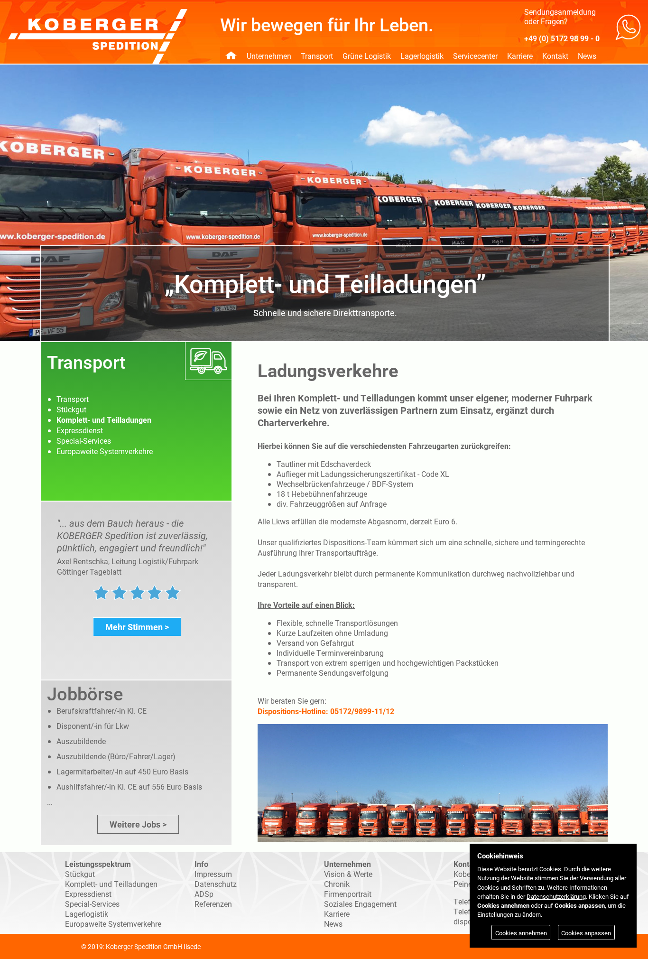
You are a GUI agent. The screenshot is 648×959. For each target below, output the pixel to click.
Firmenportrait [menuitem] (347, 894)
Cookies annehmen (521, 933)
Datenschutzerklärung (556, 896)
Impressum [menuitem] (213, 874)
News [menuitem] (587, 56)
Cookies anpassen (586, 933)
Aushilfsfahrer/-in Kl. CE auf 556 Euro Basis (129, 786)
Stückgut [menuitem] (71, 409)
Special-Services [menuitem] (83, 441)
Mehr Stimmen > (137, 627)
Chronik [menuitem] (337, 884)
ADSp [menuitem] (203, 894)
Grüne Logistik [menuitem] (367, 56)
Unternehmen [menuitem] (269, 56)
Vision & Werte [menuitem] (348, 874)
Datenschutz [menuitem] (215, 884)
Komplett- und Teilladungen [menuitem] (103, 420)
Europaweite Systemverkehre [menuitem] (104, 451)
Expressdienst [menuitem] (79, 430)
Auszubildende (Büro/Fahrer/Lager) (116, 756)
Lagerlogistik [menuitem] (422, 56)
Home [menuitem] (231, 55)
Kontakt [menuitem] (555, 56)
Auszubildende (81, 741)
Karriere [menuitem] (520, 56)
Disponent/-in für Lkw (92, 726)
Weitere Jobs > (138, 824)
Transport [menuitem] (317, 56)
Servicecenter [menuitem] (475, 56)
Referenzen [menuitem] (213, 904)
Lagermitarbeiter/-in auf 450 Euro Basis (122, 771)
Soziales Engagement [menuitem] (360, 904)
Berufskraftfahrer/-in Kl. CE (101, 711)
